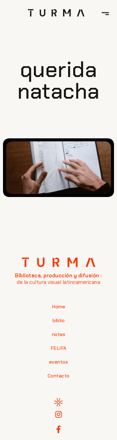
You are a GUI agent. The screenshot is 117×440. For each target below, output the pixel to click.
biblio (58, 320)
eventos (58, 362)
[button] (105, 12)
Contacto (59, 376)
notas (58, 334)
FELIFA (59, 348)
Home (58, 306)
